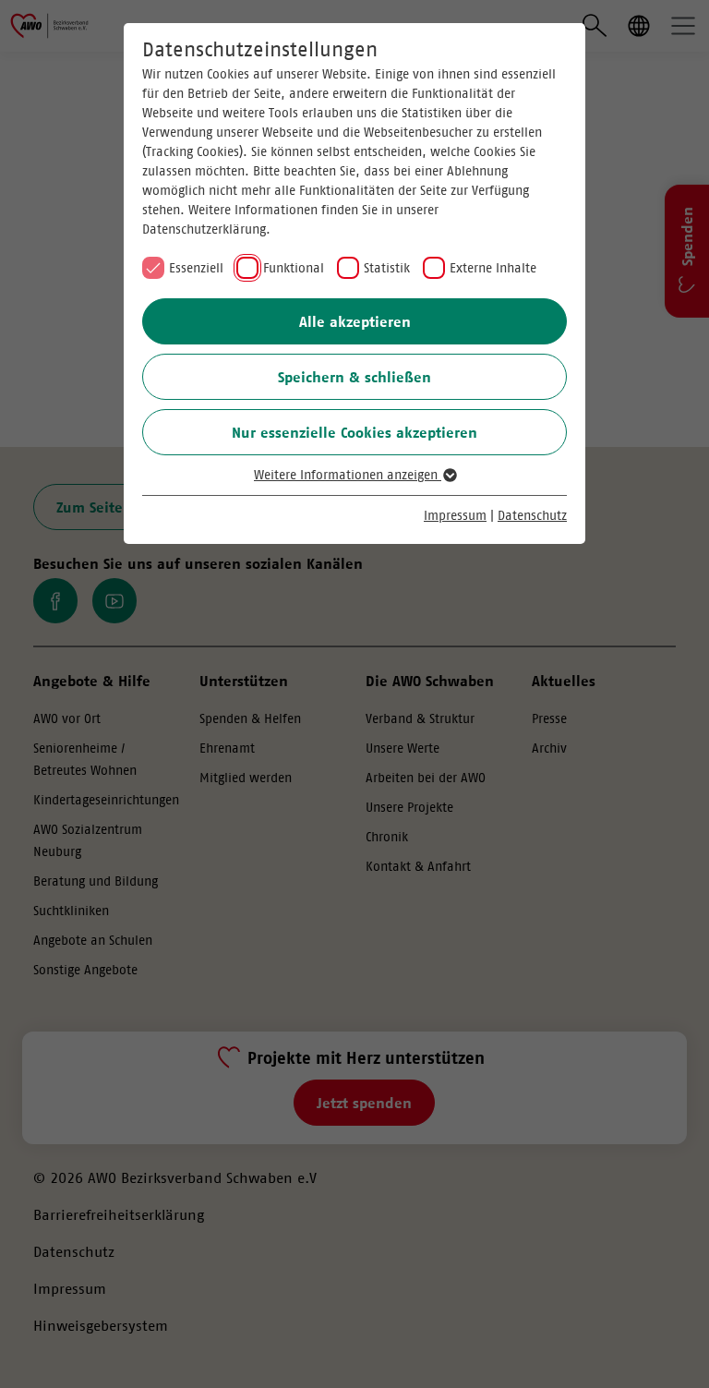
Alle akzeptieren (355, 321)
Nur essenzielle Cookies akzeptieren (354, 432)
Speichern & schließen (354, 376)
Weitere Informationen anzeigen (347, 474)
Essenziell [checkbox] (196, 267)
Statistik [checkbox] (387, 267)
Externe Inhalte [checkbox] (493, 267)
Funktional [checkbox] (293, 267)
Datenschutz (532, 515)
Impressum (455, 515)
